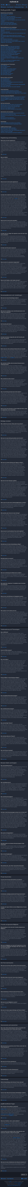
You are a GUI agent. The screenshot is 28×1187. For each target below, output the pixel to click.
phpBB (10, 1181)
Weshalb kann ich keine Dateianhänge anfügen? (9, 54)
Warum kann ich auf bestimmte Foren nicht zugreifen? (10, 53)
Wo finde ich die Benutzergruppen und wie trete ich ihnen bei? (12, 82)
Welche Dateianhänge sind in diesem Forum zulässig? (10, 122)
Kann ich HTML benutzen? (5, 66)
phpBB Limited (4, 357)
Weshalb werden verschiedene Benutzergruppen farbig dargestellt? (13, 84)
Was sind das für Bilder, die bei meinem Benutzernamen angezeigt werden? (13, 37)
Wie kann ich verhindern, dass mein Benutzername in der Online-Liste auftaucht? (13, 30)
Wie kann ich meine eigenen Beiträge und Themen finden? (11, 109)
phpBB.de (13, 357)
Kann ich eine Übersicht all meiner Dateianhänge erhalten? (11, 123)
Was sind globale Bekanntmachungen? (8, 70)
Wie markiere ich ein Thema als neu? (7, 61)
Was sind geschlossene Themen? (7, 73)
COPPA (16, 198)
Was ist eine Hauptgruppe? (6, 85)
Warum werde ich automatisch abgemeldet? (9, 23)
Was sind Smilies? (4, 67)
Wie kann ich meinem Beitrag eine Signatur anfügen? (10, 48)
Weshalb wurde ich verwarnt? (6, 55)
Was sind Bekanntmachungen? (6, 71)
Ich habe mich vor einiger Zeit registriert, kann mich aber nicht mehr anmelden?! (13, 20)
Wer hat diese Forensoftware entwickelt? (8, 127)
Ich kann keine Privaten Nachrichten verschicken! (10, 90)
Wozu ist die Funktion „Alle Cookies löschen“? (9, 24)
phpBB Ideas (7, 1124)
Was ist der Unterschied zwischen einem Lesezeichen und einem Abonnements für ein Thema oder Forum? (12, 114)
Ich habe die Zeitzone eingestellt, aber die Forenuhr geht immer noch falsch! (13, 34)
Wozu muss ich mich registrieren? (7, 14)
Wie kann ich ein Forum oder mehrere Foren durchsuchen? (11, 104)
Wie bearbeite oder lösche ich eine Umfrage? (9, 52)
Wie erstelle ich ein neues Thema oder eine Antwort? (10, 46)
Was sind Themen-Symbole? (6, 74)
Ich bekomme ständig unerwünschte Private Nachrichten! (11, 91)
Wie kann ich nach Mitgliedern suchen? (8, 107)
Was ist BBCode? (4, 65)
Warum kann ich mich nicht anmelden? (8, 18)
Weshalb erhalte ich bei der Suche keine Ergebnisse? (10, 105)
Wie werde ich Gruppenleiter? (6, 83)
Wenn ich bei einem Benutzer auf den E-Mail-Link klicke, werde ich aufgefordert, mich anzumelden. (13, 42)
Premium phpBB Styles (18, 1182)
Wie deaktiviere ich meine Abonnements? (8, 118)
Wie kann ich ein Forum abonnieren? (7, 117)
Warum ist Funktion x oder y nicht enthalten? (9, 129)
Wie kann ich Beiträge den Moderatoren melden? (9, 56)
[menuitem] (4, 5)
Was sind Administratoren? (5, 78)
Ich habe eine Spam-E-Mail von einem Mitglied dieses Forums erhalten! (13, 93)
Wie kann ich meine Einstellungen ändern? (8, 28)
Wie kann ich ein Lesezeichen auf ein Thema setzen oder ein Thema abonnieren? (13, 116)
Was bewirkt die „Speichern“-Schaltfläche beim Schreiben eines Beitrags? (12, 59)
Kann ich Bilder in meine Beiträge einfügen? (8, 68)
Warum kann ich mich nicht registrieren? (8, 16)
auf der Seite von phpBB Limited (7, 1114)
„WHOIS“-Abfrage (16, 1137)
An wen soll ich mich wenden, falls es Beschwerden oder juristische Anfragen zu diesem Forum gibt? (13, 131)
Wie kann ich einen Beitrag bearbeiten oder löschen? (10, 47)
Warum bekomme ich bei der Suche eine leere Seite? (10, 106)
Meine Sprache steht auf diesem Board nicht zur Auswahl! (11, 35)
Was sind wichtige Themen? (6, 72)
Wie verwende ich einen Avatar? (6, 38)
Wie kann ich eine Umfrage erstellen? (7, 49)
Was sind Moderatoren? (5, 79)
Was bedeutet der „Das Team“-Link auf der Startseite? (10, 86)
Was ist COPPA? (4, 15)
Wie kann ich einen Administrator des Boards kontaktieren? (11, 132)
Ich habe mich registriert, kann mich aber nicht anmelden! (11, 17)
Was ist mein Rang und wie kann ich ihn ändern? (9, 40)
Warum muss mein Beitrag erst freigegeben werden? (10, 60)
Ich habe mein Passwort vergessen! (7, 22)
